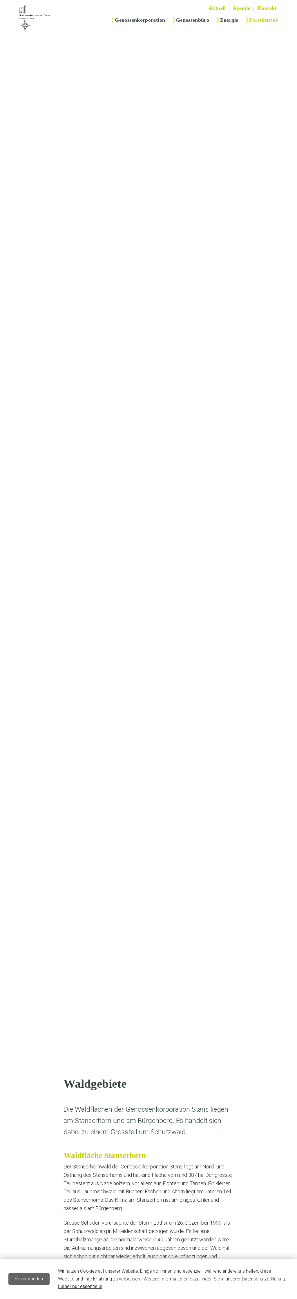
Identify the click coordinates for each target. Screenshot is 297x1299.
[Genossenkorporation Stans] (34, 17)
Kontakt (267, 8)
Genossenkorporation (140, 20)
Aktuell (217, 8)
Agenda (241, 8)
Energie (229, 20)
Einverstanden (29, 1278)
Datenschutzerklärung (263, 1279)
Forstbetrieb (263, 20)
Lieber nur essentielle (80, 1286)
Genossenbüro (192, 20)
